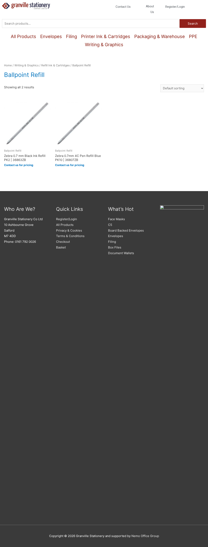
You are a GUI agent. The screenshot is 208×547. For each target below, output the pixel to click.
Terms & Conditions (70, 236)
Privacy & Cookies (69, 230)
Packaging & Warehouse (159, 36)
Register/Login (66, 219)
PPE (193, 36)
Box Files (114, 247)
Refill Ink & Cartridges (55, 65)
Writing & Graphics (104, 44)
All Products (23, 36)
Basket (61, 247)
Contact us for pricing (18, 165)
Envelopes (51, 36)
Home (8, 65)
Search (193, 23)
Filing (71, 36)
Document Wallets (121, 253)
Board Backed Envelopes (126, 230)
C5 (110, 225)
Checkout (63, 242)
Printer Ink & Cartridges (105, 36)
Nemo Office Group (145, 536)
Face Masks (116, 219)
